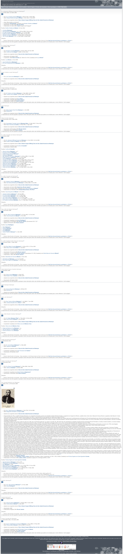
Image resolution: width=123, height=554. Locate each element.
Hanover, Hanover (20, 455)
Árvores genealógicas (52, 7)
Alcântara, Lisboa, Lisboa (23, 456)
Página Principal (4, 7)
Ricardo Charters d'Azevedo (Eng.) (69, 541)
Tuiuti (18, 25)
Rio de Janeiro (20, 24)
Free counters (61, 550)
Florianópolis (13, 23)
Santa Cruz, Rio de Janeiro (23, 187)
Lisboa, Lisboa (22, 457)
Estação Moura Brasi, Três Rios (26, 189)
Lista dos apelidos (23, 7)
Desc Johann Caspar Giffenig (26, 20)
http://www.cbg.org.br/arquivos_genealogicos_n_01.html (59, 40)
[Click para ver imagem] (8, 407)
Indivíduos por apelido (13, 7)
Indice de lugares (31, 7)
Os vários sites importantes (41, 7)
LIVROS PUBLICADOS (62, 7)
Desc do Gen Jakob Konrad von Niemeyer (43, 20)
